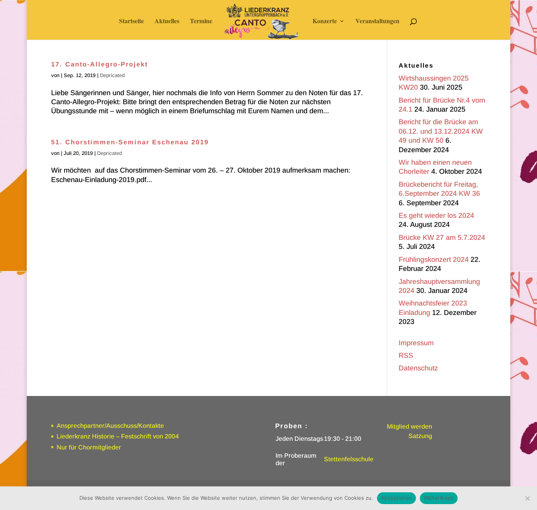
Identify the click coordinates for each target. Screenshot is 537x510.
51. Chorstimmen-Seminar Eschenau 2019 (130, 141)
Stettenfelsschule (348, 459)
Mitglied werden (409, 426)
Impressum (416, 343)
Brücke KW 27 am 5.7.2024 (442, 237)
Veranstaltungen (377, 21)
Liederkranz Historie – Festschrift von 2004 (118, 436)
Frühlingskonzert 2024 (434, 259)
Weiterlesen (439, 498)
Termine (201, 21)
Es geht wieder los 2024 (436, 215)
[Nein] (527, 498)
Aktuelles (166, 21)
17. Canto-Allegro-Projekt (99, 64)
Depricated (112, 75)
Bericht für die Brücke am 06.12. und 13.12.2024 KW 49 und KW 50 (441, 131)
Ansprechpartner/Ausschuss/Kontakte (110, 425)
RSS (406, 355)
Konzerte (325, 21)
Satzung (420, 436)
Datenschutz (418, 368)
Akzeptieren (396, 498)
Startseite (131, 21)
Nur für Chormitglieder (89, 447)
